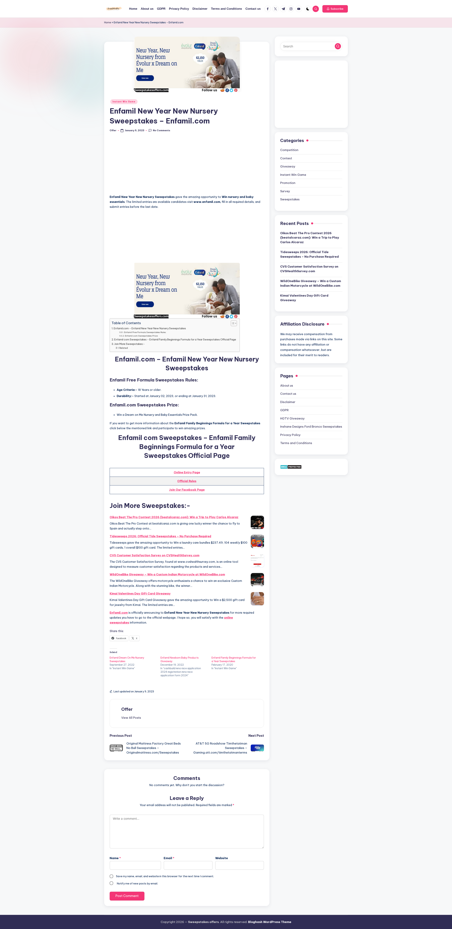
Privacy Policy (290, 435)
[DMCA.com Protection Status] (291, 467)
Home (107, 22)
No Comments (161, 130)
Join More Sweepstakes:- (129, 344)
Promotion (287, 183)
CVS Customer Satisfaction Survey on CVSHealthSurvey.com (154, 555)
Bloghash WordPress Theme (269, 922)
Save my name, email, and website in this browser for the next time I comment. (165, 876)
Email (169, 858)
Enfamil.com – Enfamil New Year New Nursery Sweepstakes (150, 328)
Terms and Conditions (296, 443)
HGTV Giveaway (292, 418)
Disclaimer (287, 402)
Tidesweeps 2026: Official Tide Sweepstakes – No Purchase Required (160, 536)
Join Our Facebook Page (187, 489)
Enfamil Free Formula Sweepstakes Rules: (145, 332)
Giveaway (287, 166)
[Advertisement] (186, 165)
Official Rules (186, 481)
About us (286, 385)
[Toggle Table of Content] (232, 323)
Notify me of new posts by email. (137, 883)
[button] (335, 9)
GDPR (284, 410)
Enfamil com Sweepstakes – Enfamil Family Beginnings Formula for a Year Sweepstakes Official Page (175, 339)
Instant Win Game (123, 101)
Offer (127, 709)
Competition (289, 150)
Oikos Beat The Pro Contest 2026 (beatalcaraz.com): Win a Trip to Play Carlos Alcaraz (174, 517)
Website (221, 858)
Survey (285, 191)
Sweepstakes (290, 199)
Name (115, 858)
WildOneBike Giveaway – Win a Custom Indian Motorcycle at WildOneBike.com (167, 574)
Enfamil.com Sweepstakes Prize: (141, 335)
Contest (286, 158)
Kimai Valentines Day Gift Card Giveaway (140, 593)
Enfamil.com (119, 612)
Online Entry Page (187, 472)
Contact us (288, 394)
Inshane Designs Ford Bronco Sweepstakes (311, 427)
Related (123, 347)
